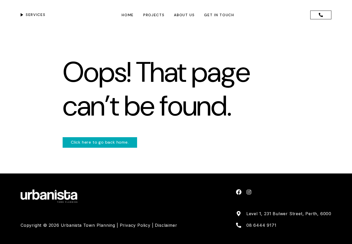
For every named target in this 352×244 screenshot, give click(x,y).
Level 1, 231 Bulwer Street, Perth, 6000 (288, 213)
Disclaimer (166, 225)
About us (184, 15)
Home (128, 15)
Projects (153, 15)
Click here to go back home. (100, 142)
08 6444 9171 (261, 225)
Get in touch (219, 15)
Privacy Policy (136, 225)
